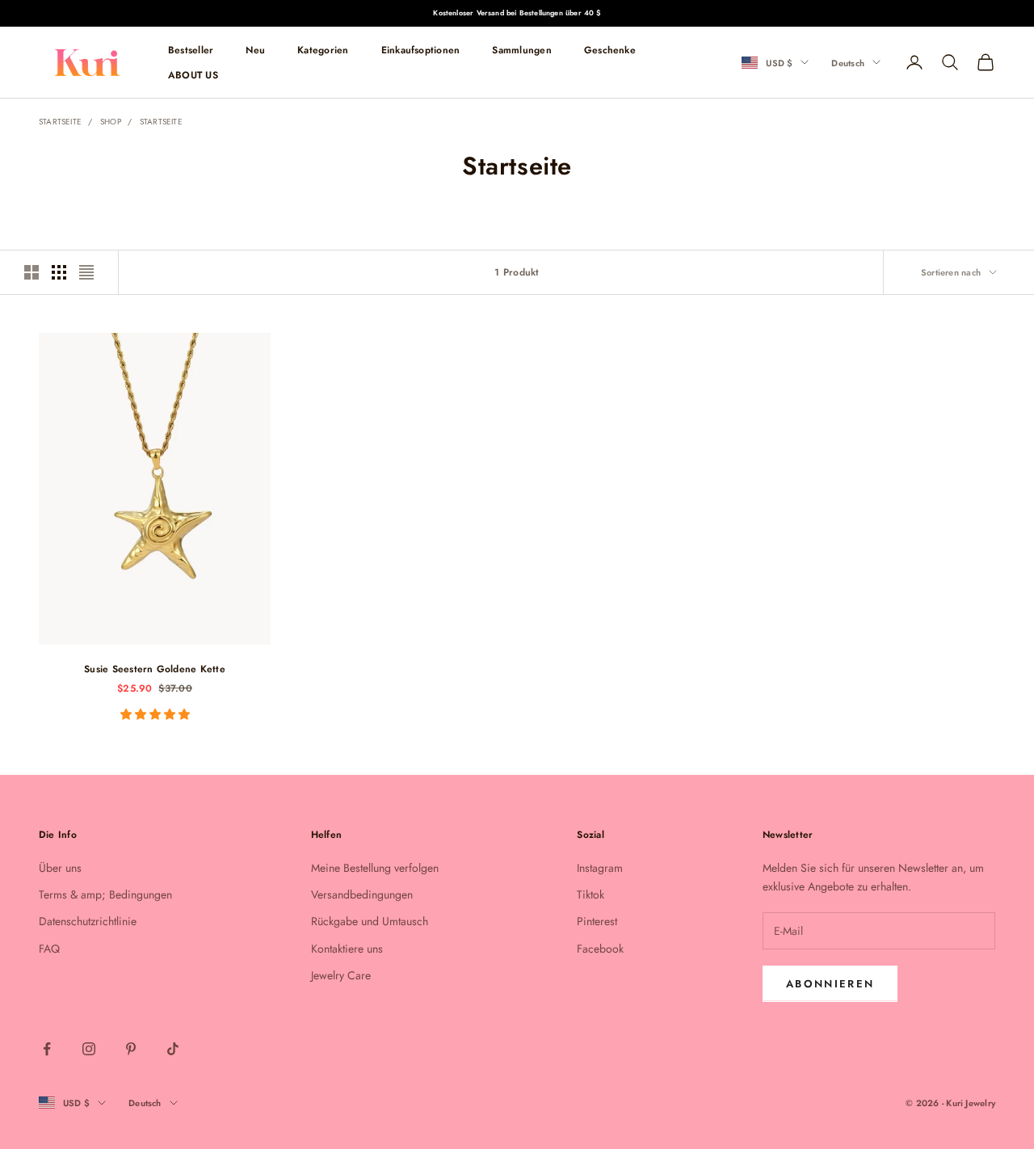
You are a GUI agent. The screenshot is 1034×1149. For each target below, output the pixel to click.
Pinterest (597, 921)
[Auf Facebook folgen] (47, 1049)
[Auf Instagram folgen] (89, 1049)
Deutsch (847, 62)
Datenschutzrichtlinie (88, 921)
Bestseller (190, 50)
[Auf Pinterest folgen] (131, 1049)
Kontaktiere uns (347, 949)
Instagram (600, 868)
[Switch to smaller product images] (59, 272)
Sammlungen (521, 50)
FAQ (49, 949)
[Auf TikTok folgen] (173, 1049)
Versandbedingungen (362, 894)
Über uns (60, 868)
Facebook (600, 949)
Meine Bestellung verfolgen (375, 868)
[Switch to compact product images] (86, 272)
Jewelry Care (341, 975)
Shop (110, 122)
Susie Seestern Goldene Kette (154, 669)
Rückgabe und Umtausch (369, 921)
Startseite (60, 122)
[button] (155, 714)
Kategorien (322, 50)
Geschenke (610, 50)
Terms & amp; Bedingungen (105, 894)
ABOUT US (193, 74)
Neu (255, 50)
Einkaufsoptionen (420, 50)
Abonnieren (830, 983)
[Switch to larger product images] (31, 272)
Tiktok (590, 894)
